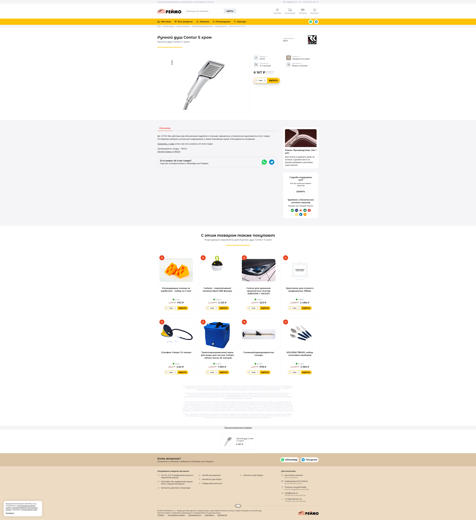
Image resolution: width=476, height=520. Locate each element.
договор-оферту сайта (29, 510)
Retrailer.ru (238, 506)
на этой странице (213, 397)
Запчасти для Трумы (253, 475)
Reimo (169, 11)
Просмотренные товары (238, 428)
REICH (244, 390)
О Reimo (160, 515)
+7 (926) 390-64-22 (310, 2)
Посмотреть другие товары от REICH (300, 40)
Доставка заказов (294, 476)
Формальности (194, 515)
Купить (273, 80)
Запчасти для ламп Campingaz (175, 488)
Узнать (300, 191)
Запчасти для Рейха (212, 479)
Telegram (316, 21)
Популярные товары (176, 515)
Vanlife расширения (211, 475)
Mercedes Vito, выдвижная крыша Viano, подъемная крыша (177, 482)
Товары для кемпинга (212, 483)
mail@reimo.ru (292, 2)
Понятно (10, 513)
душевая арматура (234, 395)
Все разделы (185, 21)
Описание (165, 128)
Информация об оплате (296, 482)
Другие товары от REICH (168, 152)
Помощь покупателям (297, 488)
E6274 (207, 393)
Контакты (209, 515)
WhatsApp (310, 21)
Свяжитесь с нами (165, 144)
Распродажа (222, 21)
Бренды (241, 21)
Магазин (166, 21)
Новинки (204, 21)
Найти (230, 11)
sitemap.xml (222, 515)
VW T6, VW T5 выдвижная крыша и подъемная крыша (177, 476)
